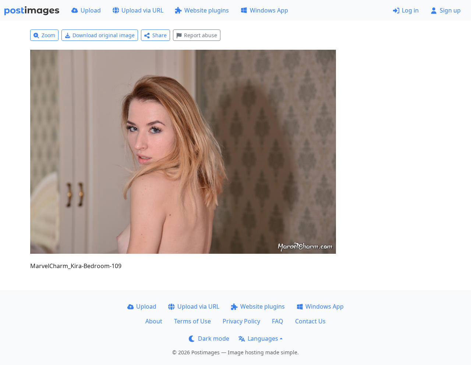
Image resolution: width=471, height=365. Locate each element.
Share (159, 35)
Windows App (269, 10)
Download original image (103, 35)
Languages (263, 338)
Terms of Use (192, 321)
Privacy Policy (241, 321)
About (153, 321)
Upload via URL (142, 10)
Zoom (48, 35)
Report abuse (200, 35)
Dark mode (213, 338)
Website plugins (206, 10)
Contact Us (310, 321)
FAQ (277, 321)
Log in (410, 10)
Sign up (450, 10)
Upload (91, 10)
